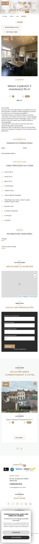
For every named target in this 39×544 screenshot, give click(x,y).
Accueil (5, 16)
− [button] (35, 276)
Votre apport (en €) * (10, 329)
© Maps (25, 296)
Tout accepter (16, 537)
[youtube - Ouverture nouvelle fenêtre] (30, 503)
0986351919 (16, 484)
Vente (11, 16)
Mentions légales (33, 533)
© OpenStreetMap (33, 296)
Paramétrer (16, 532)
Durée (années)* (9, 322)
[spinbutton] (19, 338)
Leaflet (20, 296)
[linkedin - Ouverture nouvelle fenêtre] (26, 503)
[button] (21, 448)
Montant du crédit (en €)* (11, 316)
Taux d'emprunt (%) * (10, 335)
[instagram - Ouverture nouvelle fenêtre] (17, 503)
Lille (17, 16)
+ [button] (35, 273)
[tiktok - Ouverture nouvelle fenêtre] (21, 503)
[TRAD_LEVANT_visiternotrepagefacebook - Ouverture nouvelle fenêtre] (8, 503)
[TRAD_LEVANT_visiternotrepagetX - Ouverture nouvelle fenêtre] (13, 503)
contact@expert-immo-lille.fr (18, 487)
